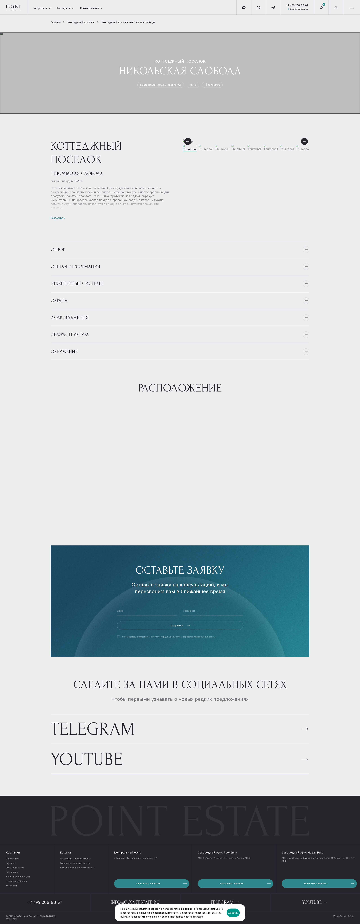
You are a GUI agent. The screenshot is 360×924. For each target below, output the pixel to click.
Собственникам (15, 867)
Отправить (177, 625)
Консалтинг (12, 872)
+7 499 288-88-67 (297, 5)
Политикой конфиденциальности (160, 912)
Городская (63, 8)
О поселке (214, 84)
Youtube (87, 759)
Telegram (93, 729)
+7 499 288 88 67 (45, 902)
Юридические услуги (18, 876)
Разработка (339, 916)
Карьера (10, 863)
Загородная (40, 8)
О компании (12, 858)
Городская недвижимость (75, 863)
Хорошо (233, 912)
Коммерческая (89, 8)
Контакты (11, 885)
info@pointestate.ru (135, 902)
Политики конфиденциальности (165, 637)
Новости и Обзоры (16, 881)
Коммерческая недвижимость (77, 867)
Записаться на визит (148, 883)
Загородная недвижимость (75, 858)
